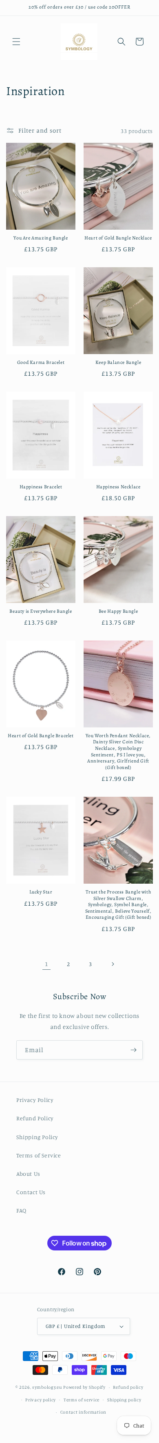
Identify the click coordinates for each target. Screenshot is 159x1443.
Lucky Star (41, 892)
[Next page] (112, 964)
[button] (16, 42)
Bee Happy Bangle (118, 611)
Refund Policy (35, 1118)
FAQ (21, 1210)
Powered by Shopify (84, 1387)
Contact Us (31, 1191)
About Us (28, 1173)
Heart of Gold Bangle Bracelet (40, 736)
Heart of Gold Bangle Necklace (118, 238)
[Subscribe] (133, 1050)
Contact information (83, 1412)
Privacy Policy (34, 1099)
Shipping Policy (37, 1136)
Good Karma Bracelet (40, 362)
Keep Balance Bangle (118, 362)
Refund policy (128, 1387)
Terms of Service (38, 1155)
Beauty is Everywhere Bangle (40, 611)
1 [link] (47, 964)
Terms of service (81, 1400)
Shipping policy (124, 1400)
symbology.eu (47, 1387)
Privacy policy (40, 1400)
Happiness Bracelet (41, 487)
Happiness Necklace (118, 487)
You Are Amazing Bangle (40, 238)
